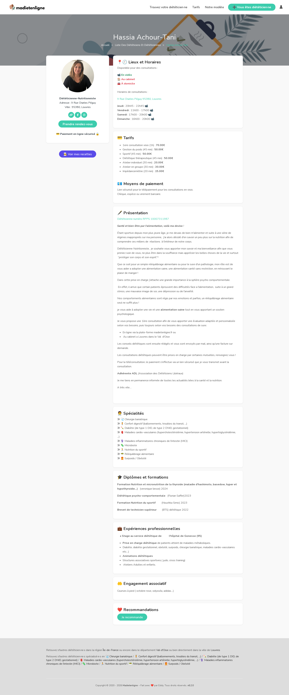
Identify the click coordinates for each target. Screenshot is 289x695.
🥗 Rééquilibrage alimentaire (145, 664)
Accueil (105, 45)
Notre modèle (214, 7)
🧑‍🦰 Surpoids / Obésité (177, 664)
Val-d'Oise (162, 650)
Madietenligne (130, 685)
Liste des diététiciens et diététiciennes (138, 45)
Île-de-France (111, 650)
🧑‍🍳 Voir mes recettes (77, 154)
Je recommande (132, 617)
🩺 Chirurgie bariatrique (118, 656)
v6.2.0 (190, 685)
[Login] (281, 7)
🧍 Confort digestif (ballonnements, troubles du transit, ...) (167, 656)
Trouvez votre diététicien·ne (168, 7)
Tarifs (196, 7)
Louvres (215, 650)
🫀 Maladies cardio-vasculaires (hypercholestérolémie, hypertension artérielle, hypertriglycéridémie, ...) (139, 660)
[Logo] (27, 7)
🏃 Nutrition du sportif (114, 664)
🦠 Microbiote (90, 664)
